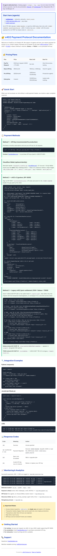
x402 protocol (44, 44)
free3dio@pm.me (13, 154)
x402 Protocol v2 (26, 552)
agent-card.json (10, 23)
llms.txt (29, 7)
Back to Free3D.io (36, 552)
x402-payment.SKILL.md (13, 21)
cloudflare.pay (33, 165)
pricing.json (37, 7)
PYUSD (8, 46)
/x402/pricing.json (21, 544)
